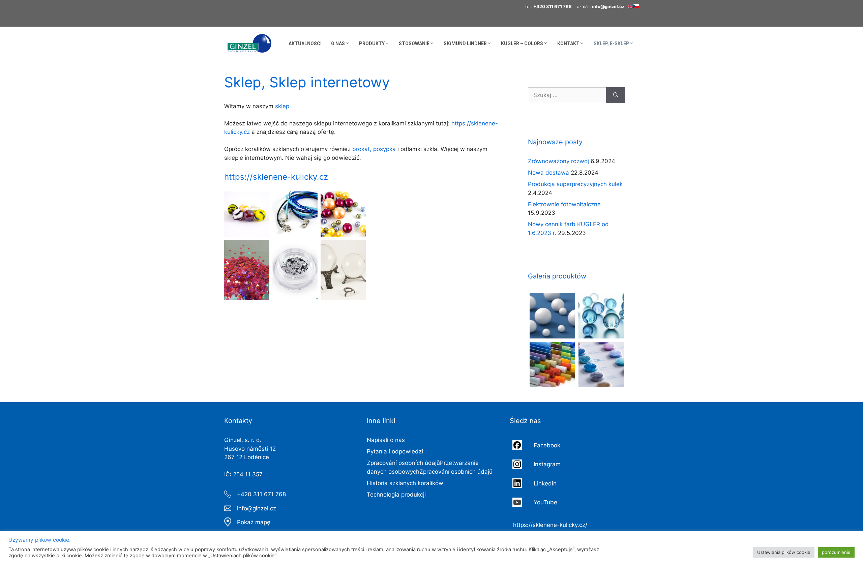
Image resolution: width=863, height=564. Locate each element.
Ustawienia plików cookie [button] (783, 552)
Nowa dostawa (548, 172)
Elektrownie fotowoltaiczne (564, 204)
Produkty (372, 43)
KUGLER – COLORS (522, 43)
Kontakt (568, 43)
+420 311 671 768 (261, 494)
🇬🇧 (630, 6)
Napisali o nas (386, 440)
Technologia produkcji (396, 494)
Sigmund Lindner (465, 43)
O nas (338, 43)
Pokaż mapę (253, 522)
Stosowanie (414, 43)
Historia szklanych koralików (405, 483)
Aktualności (305, 43)
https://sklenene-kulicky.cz (276, 177)
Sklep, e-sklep (611, 43)
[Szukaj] (615, 95)
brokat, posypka (374, 149)
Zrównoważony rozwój (558, 161)
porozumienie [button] (836, 552)
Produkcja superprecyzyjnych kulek (575, 184)
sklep (282, 106)
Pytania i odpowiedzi (395, 451)
